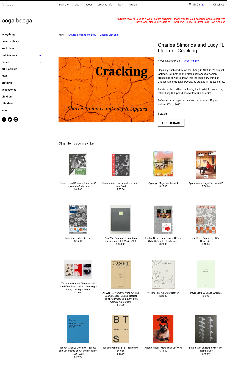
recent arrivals (10, 41)
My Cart (199, 4)
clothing (21, 82)
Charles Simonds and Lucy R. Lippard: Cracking (93, 34)
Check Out (219, 4)
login (120, 4)
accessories (9, 89)
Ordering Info (191, 60)
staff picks (8, 48)
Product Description (169, 60)
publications (21, 55)
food (4, 75)
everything (8, 34)
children (7, 96)
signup (133, 4)
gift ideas (7, 103)
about (88, 4)
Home (62, 34)
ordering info (105, 4)
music (21, 62)
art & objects (9, 69)
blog (77, 4)
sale (4, 110)
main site (64, 4)
